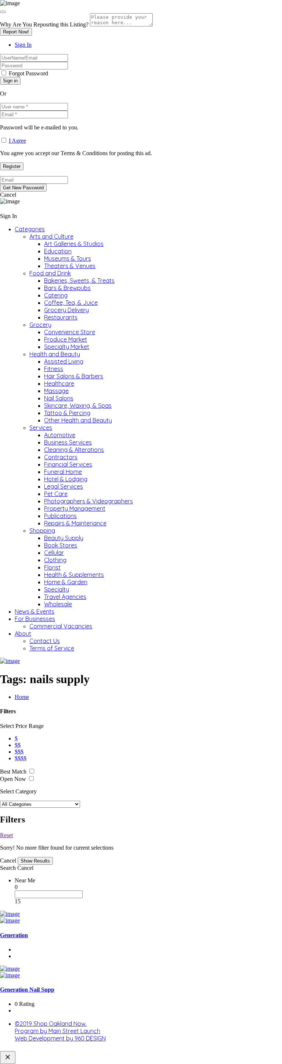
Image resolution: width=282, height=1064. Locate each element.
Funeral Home (63, 471)
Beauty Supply (63, 538)
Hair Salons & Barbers (73, 376)
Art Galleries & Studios (74, 243)
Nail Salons (58, 398)
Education (58, 251)
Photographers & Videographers (88, 501)
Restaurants (60, 317)
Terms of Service (51, 648)
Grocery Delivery (66, 310)
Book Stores (60, 545)
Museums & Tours (67, 258)
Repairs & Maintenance (75, 523)
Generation (14, 935)
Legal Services (63, 486)
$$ (18, 745)
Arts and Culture (51, 236)
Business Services (68, 442)
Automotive (59, 435)
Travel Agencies (65, 596)
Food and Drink (50, 273)
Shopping (42, 530)
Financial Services (68, 464)
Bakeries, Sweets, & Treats (79, 280)
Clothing (55, 560)
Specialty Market (66, 346)
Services (40, 427)
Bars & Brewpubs (67, 288)
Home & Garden (65, 582)
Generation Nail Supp (27, 989)
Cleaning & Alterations (74, 449)
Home (22, 697)
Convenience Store (69, 332)
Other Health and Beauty (78, 420)
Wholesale (58, 604)
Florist (52, 567)
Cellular (54, 552)
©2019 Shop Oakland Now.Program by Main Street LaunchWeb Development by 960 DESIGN (60, 1031)
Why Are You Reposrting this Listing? (44, 24)
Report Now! (16, 32)
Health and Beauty (54, 354)
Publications (60, 515)
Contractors (60, 457)
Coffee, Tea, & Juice (71, 302)
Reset (6, 835)
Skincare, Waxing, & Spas (78, 405)
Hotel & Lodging (65, 479)
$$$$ (20, 758)
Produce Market (65, 339)
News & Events (34, 611)
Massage (56, 390)
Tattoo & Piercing (67, 413)
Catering (56, 295)
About (23, 633)
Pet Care (56, 493)
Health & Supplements (74, 574)
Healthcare (59, 383)
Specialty (56, 589)
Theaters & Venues (69, 265)
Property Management (74, 508)
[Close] (3, 12)
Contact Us (44, 641)
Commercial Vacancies (60, 626)
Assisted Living (63, 361)
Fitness (53, 368)
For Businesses (35, 618)
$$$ (19, 752)
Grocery (40, 324)
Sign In (23, 45)
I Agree (17, 141)
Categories (30, 229)
